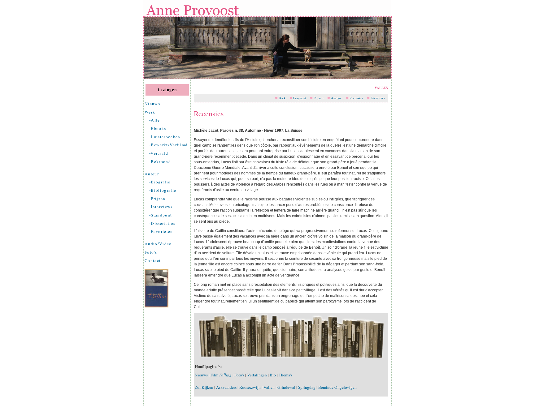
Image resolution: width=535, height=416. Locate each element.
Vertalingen (257, 375)
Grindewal (286, 387)
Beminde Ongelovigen (337, 387)
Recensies (356, 98)
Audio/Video (158, 244)
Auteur (152, 174)
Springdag (306, 387)
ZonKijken (204, 387)
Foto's (151, 252)
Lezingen (167, 90)
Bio (273, 375)
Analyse (336, 98)
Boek (282, 98)
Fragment (299, 98)
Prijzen (318, 98)
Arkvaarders (226, 387)
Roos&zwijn (250, 387)
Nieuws (152, 103)
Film (221, 375)
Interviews (378, 98)
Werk (150, 112)
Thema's (285, 375)
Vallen (269, 387)
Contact (153, 260)
